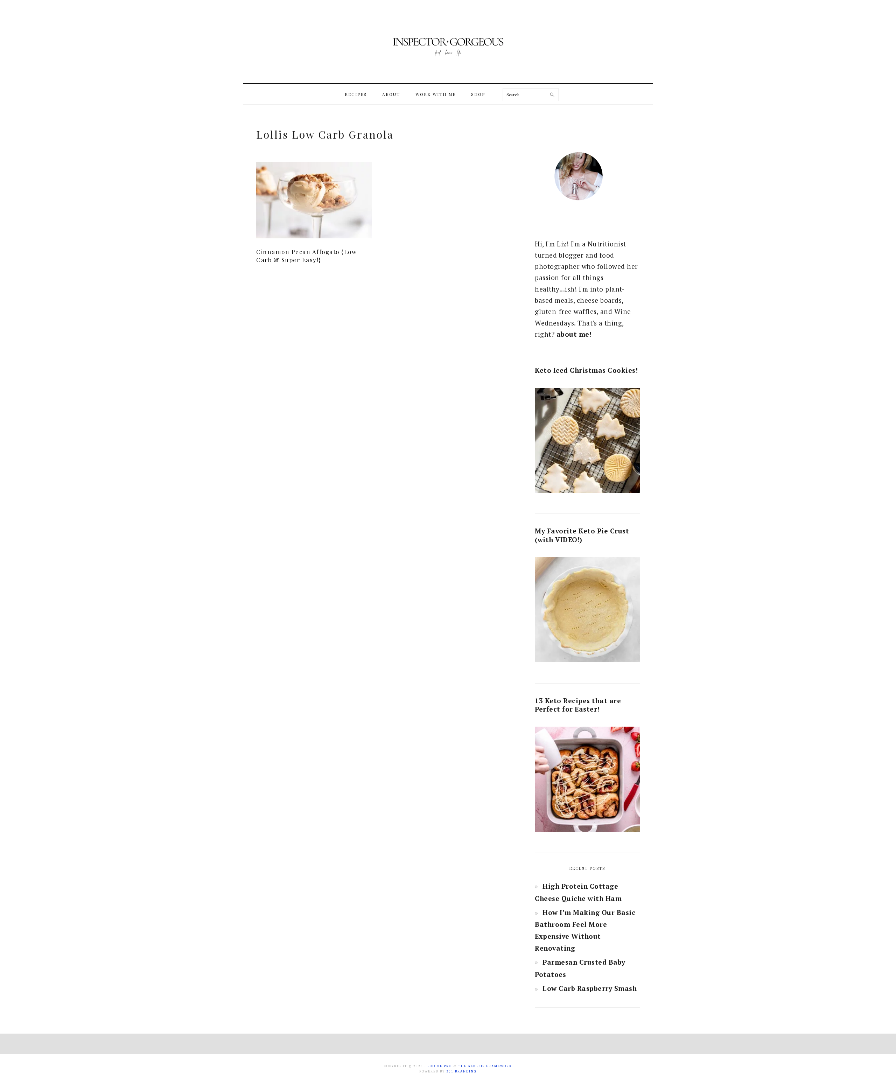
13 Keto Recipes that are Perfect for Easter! (578, 705)
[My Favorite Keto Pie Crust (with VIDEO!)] (587, 611)
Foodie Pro (439, 1066)
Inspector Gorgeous (448, 41)
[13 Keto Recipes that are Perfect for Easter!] (587, 781)
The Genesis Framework (485, 1066)
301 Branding (461, 1071)
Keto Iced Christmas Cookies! (586, 370)
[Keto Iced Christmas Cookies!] (587, 442)
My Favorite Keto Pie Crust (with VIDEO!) (582, 535)
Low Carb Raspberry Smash (589, 988)
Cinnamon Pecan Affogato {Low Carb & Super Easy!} (306, 255)
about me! (574, 334)
